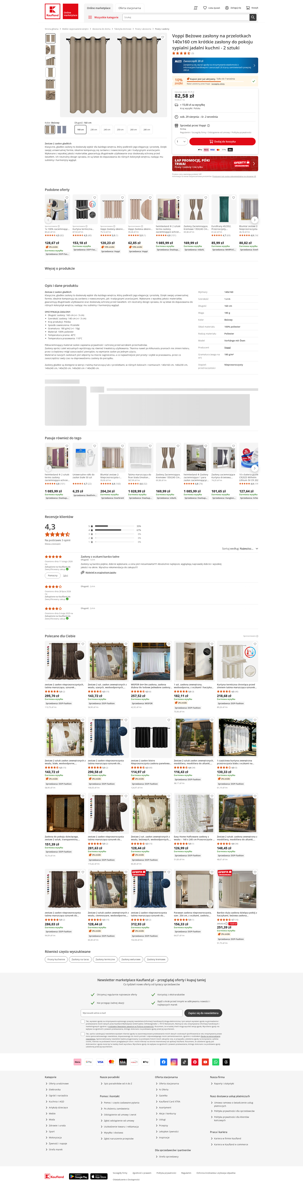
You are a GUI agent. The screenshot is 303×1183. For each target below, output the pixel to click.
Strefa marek (55, 1149)
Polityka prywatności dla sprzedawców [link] (234, 1110)
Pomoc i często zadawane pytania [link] (121, 1102)
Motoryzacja (55, 1137)
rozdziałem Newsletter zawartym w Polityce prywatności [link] (131, 1026)
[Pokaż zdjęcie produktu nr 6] (50, 95)
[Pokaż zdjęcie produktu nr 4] (50, 72)
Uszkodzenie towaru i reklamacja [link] (121, 1126)
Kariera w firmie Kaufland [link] (227, 1138)
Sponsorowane (51, 226)
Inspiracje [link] (164, 1137)
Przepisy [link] (163, 1125)
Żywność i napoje (58, 1143)
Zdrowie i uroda (57, 1125)
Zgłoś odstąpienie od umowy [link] (119, 1120)
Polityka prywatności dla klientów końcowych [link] (231, 1118)
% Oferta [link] (163, 1089)
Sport (52, 1131)
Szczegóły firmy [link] (120, 1172)
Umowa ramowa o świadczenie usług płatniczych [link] (233, 1104)
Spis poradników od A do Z (118, 1083)
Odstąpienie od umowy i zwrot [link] (120, 1114)
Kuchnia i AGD (56, 1101)
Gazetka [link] (163, 1095)
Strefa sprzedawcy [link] (168, 1156)
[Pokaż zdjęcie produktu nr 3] (50, 61)
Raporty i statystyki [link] (224, 1083)
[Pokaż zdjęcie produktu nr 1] (50, 38)
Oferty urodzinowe (59, 1083)
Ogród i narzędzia (58, 1095)
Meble (52, 1113)
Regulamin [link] (186, 1172)
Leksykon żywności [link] (169, 1131)
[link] (129, 7)
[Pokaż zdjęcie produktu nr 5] (50, 84)
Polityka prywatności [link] (166, 1172)
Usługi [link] (162, 1119)
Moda (52, 1119)
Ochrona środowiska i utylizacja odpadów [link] (215, 1172)
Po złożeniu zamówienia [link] (116, 1108)
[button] (115, 526)
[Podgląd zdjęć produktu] (50, 75)
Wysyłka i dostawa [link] (113, 1132)
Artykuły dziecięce (58, 1107)
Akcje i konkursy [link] (167, 1113)
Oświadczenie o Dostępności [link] (126, 1179)
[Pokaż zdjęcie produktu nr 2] (50, 50)
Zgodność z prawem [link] (142, 1172)
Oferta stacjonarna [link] (169, 1083)
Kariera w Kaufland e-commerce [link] (231, 1144)
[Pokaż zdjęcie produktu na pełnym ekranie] (113, 75)
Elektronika (55, 1089)
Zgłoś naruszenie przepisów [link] (119, 1138)
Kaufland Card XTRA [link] (169, 1101)
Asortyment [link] (165, 1107)
